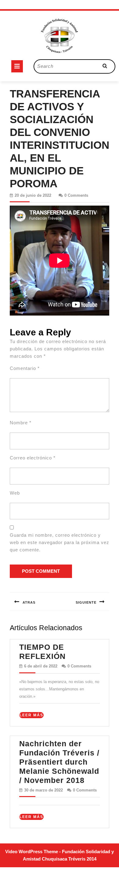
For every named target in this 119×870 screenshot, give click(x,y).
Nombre (20, 422)
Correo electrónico (33, 457)
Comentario (25, 368)
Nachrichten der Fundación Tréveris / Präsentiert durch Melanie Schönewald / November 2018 (59, 761)
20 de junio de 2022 (33, 195)
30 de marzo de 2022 (43, 790)
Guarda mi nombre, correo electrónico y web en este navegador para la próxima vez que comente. (59, 542)
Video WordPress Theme (31, 851)
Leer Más (32, 715)
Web (15, 492)
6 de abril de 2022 (40, 666)
